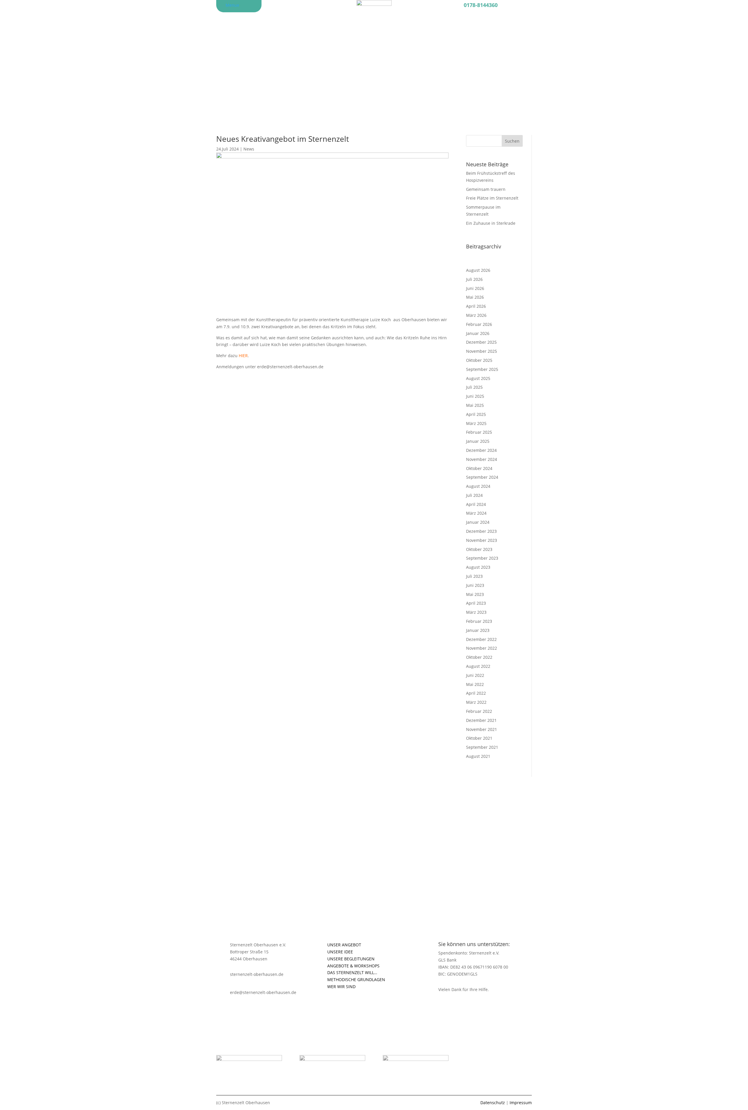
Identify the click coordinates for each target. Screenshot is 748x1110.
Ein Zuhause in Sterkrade (490, 223)
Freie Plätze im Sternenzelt (492, 198)
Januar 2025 (477, 441)
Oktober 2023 (479, 549)
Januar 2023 (477, 630)
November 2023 (481, 540)
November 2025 (481, 351)
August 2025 (478, 378)
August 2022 (478, 666)
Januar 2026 (477, 333)
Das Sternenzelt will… (352, 972)
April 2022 (476, 693)
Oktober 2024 (479, 468)
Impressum (521, 1102)
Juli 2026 (474, 279)
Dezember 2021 (481, 720)
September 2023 (482, 558)
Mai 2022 (475, 684)
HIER (243, 355)
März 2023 (476, 612)
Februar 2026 (479, 324)
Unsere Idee (340, 952)
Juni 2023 (475, 585)
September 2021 (482, 747)
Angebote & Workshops (353, 966)
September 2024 (482, 477)
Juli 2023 (474, 576)
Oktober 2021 (479, 738)
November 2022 (481, 648)
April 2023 (476, 603)
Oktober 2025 (479, 360)
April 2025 (476, 414)
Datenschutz (492, 1102)
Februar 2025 (479, 432)
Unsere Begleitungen (351, 959)
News (248, 149)
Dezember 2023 (481, 531)
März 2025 (476, 423)
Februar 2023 (479, 621)
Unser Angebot (344, 945)
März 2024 (476, 513)
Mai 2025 (475, 405)
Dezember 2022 (481, 639)
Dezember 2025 (481, 342)
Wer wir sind (341, 986)
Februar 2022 (479, 711)
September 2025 (482, 369)
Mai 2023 (475, 594)
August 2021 (478, 756)
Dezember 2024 (481, 450)
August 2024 (478, 486)
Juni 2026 (475, 288)
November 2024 (481, 459)
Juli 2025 (474, 387)
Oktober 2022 (479, 657)
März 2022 (476, 702)
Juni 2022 (475, 675)
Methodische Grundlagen (356, 979)
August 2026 (478, 270)
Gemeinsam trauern (485, 189)
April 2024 (476, 504)
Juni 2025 (475, 396)
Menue (232, 5)
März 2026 (476, 315)
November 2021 (481, 729)
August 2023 (478, 567)
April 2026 (476, 306)
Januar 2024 (477, 522)
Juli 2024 (474, 495)
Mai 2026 (475, 297)
